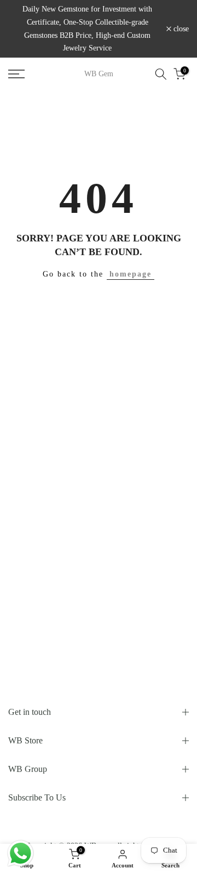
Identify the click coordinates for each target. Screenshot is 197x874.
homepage (130, 274)
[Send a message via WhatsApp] (20, 853)
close (180, 29)
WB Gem (98, 74)
